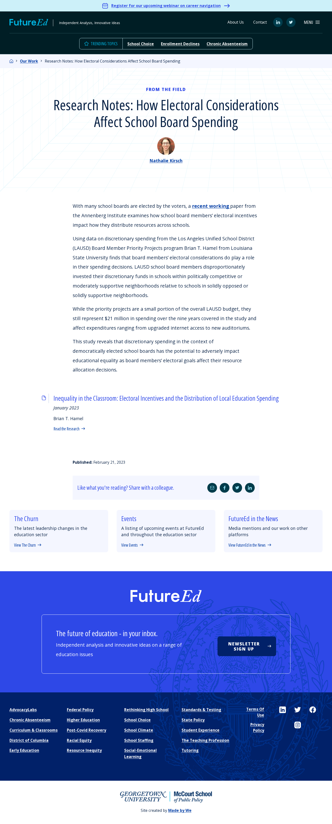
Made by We (180, 810)
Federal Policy (80, 709)
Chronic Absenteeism (227, 43)
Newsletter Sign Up (244, 646)
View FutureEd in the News (247, 545)
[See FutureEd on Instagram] (297, 725)
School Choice (140, 43)
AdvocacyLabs (23, 709)
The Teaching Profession (205, 740)
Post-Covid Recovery (86, 730)
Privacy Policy (257, 727)
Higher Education (83, 720)
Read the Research (66, 428)
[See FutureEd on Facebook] (312, 709)
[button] (312, 22)
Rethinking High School (146, 709)
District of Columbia (29, 740)
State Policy (193, 720)
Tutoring (190, 750)
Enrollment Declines (180, 43)
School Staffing (138, 740)
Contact (260, 22)
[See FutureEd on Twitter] (297, 709)
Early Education (24, 750)
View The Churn (25, 545)
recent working (211, 206)
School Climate (138, 730)
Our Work (29, 61)
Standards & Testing (201, 709)
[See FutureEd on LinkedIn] (282, 709)
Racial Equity (79, 740)
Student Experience (200, 730)
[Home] (11, 61)
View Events (129, 545)
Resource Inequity (84, 750)
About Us (235, 22)
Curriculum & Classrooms (33, 730)
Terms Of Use (255, 711)
